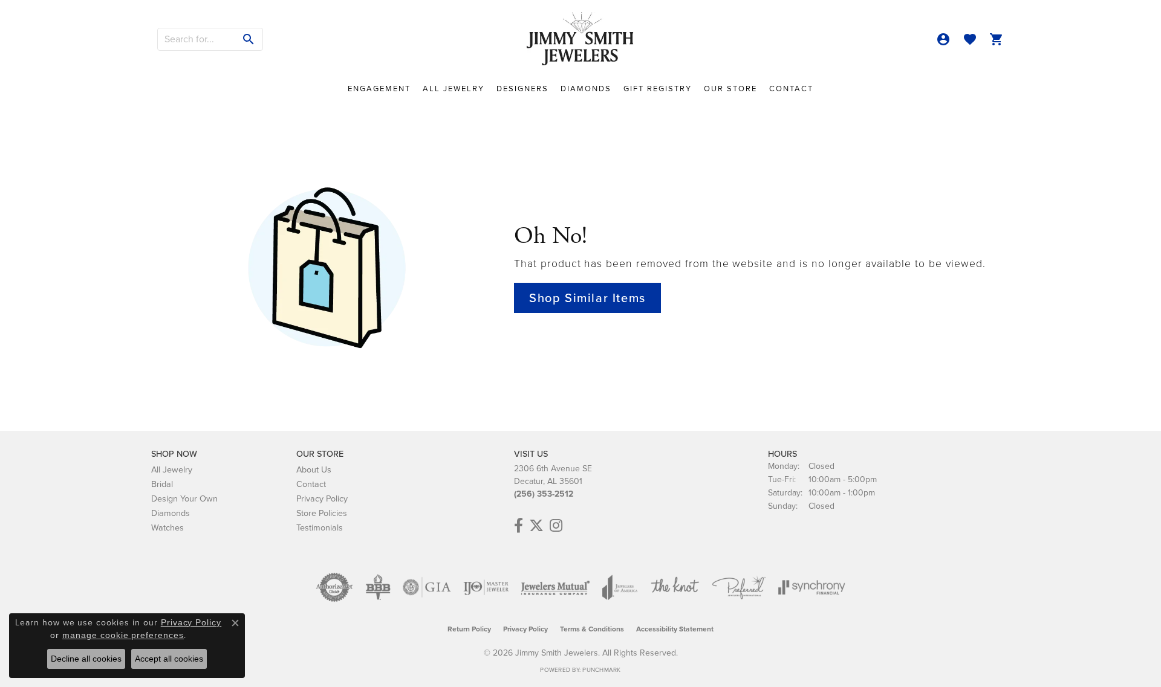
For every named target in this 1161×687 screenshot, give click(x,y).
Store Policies (321, 513)
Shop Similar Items (587, 298)
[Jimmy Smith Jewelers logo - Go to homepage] (580, 39)
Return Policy (469, 629)
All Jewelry (453, 88)
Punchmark (601, 669)
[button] (943, 39)
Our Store (730, 88)
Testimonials (319, 527)
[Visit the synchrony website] (811, 587)
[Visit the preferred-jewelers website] (739, 587)
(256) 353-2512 (543, 494)
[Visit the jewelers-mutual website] (555, 587)
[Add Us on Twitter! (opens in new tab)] (536, 525)
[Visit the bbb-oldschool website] (378, 587)
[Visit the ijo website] (486, 587)
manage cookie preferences (123, 635)
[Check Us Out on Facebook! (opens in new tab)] (518, 525)
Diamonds (586, 88)
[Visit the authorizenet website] (334, 587)
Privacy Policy (322, 498)
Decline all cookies (86, 658)
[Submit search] (248, 39)
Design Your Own (184, 498)
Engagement (379, 88)
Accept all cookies (169, 658)
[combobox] (196, 39)
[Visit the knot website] (675, 587)
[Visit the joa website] (619, 587)
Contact (791, 88)
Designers (522, 88)
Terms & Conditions (592, 629)
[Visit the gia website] (427, 587)
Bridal (162, 484)
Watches (167, 527)
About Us (313, 469)
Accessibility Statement (675, 629)
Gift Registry (657, 88)
